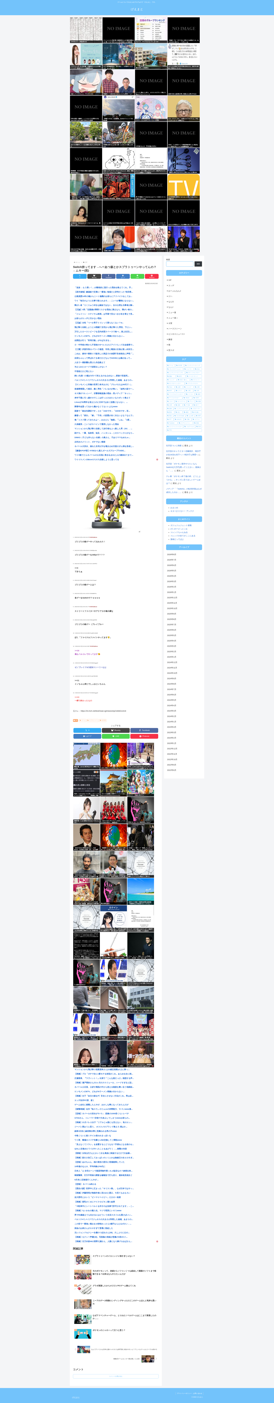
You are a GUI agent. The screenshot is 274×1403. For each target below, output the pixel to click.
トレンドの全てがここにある (182, 536)
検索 (168, 260)
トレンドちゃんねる (179, 532)
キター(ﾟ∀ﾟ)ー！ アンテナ (182, 511)
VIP (76, 720)
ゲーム (84, 720)
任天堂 (104, 720)
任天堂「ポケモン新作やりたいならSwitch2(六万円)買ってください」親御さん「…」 (183, 467)
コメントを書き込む (116, 1376)
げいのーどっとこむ (179, 529)
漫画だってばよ (177, 539)
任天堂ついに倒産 (174, 446)
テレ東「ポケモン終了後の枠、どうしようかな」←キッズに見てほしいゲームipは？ (183, 479)
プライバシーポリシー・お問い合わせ (189, 1393)
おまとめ (174, 508)
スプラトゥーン (93, 720)
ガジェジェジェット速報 (181, 525)
